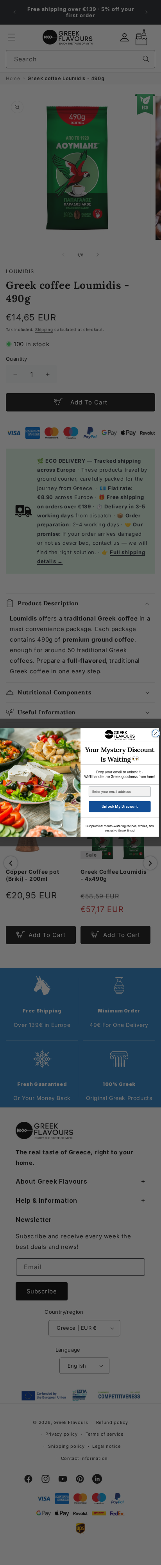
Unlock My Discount (120, 806)
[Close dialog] (155, 733)
